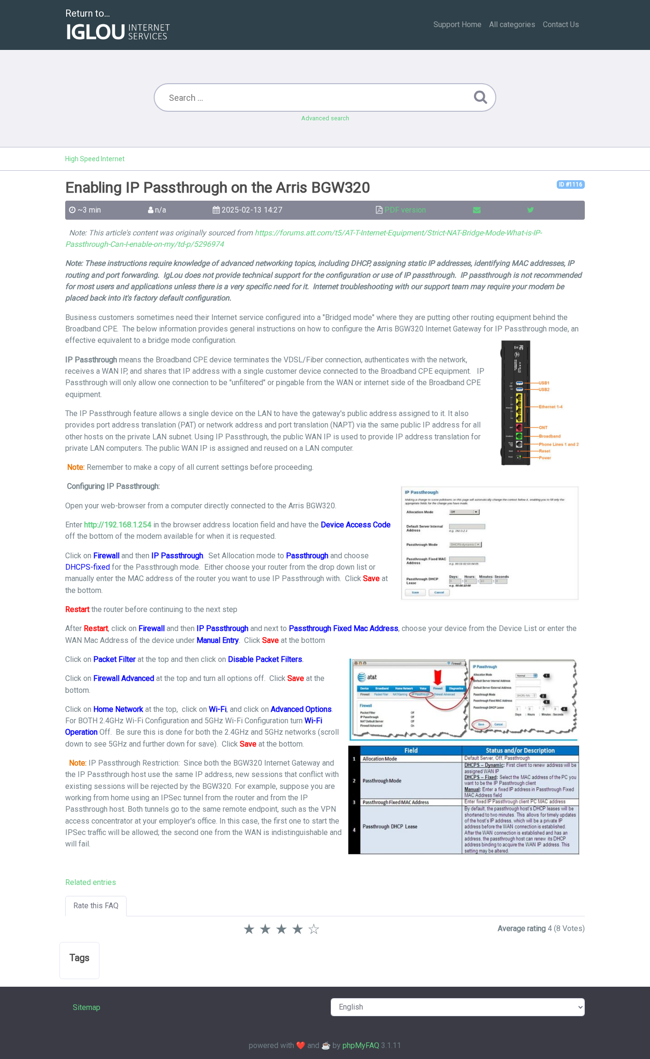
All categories (512, 24)
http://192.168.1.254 (117, 524)
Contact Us (561, 24)
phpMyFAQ (361, 1045)
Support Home (457, 24)
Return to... (87, 13)
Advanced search (325, 118)
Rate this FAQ (95, 905)
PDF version (405, 209)
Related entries (90, 882)
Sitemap (86, 1007)
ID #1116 (570, 184)
